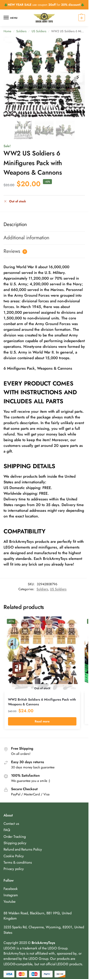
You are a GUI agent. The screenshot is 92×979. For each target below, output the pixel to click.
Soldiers (21, 31)
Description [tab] (15, 224)
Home (7, 31)
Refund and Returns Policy (23, 849)
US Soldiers (39, 31)
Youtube (10, 901)
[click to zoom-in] (44, 77)
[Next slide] (78, 77)
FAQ (7, 830)
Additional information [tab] (26, 237)
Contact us (11, 823)
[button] (81, 17)
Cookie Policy (14, 856)
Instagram (11, 895)
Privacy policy (14, 868)
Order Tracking (15, 836)
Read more (42, 721)
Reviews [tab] (14, 251)
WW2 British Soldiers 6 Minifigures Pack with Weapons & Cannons (42, 702)
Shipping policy (15, 843)
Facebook (11, 888)
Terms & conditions (18, 862)
